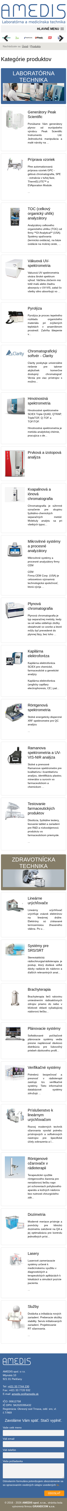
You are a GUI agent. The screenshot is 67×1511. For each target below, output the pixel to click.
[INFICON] (28, 37)
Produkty (35, 46)
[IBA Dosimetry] (17, 37)
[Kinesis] (39, 37)
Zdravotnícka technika (33, 862)
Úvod (25, 46)
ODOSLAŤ (54, 1493)
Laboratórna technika (34, 76)
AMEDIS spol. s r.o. (34, 1502)
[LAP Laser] (50, 37)
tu (58, 1484)
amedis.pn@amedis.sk (25, 1393)
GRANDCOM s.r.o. (44, 1506)
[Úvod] (33, 23)
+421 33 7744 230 (18, 1386)
